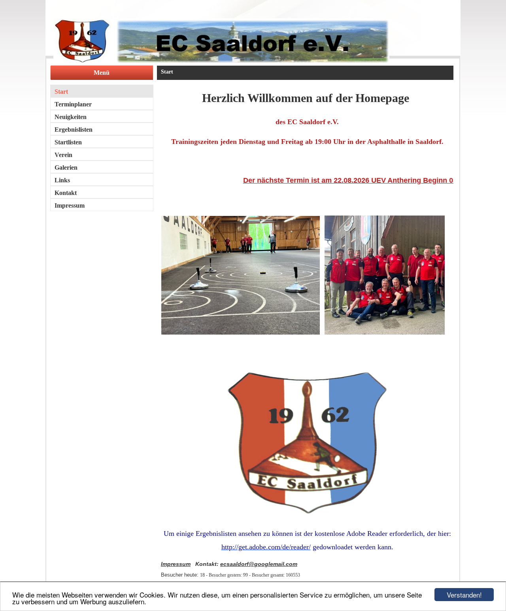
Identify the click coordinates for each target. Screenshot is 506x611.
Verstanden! (464, 595)
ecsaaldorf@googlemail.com (258, 564)
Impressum (176, 564)
